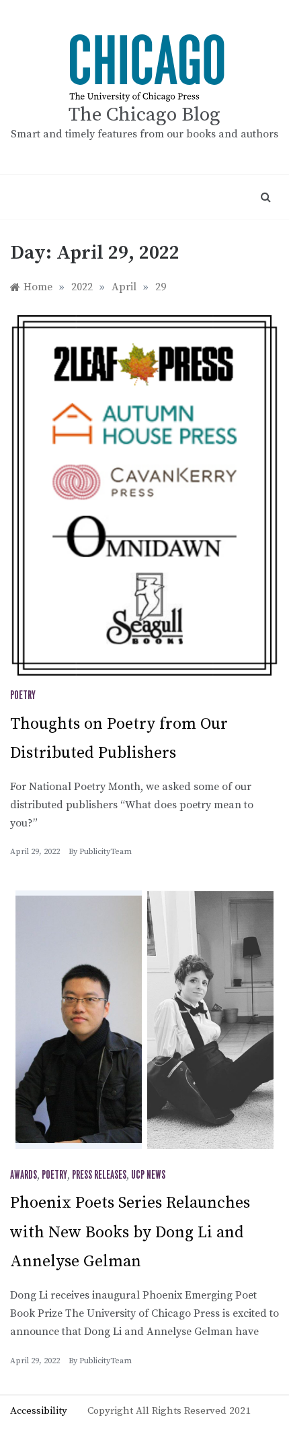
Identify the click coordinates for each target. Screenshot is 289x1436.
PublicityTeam (105, 852)
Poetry (23, 695)
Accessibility (38, 1410)
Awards (23, 1175)
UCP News (148, 1175)
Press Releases (99, 1175)
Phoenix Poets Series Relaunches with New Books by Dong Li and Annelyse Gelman (130, 1232)
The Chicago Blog (144, 114)
